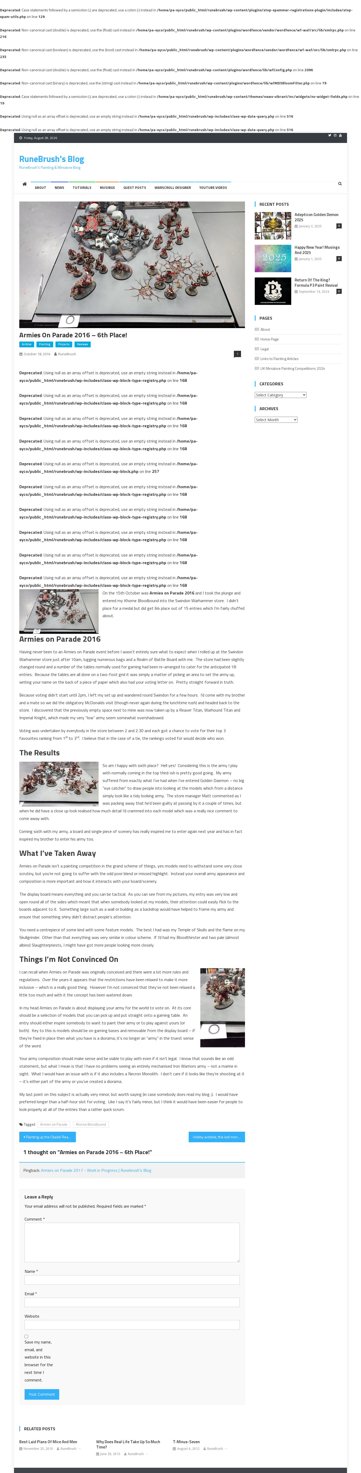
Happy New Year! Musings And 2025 (317, 250)
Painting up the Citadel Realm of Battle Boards (51, 1137)
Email (31, 1293)
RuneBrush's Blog (51, 158)
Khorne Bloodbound (91, 1124)
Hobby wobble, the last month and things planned (219, 1137)
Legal (265, 349)
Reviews (82, 344)
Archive (26, 344)
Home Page (270, 339)
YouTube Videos (213, 187)
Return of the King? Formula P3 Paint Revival (316, 282)
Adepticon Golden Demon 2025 (317, 217)
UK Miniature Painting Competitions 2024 (293, 368)
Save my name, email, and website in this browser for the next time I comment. (39, 1361)
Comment (35, 1219)
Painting (44, 344)
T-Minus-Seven (186, 1442)
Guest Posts (134, 187)
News (59, 187)
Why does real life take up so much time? (128, 1444)
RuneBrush (67, 354)
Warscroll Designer (173, 187)
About (40, 187)
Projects (64, 344)
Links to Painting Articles (280, 358)
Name (31, 1271)
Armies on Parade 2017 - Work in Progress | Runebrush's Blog (96, 1170)
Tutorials (82, 187)
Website (32, 1316)
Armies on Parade (53, 1124)
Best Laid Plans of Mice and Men (48, 1442)
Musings (107, 187)
